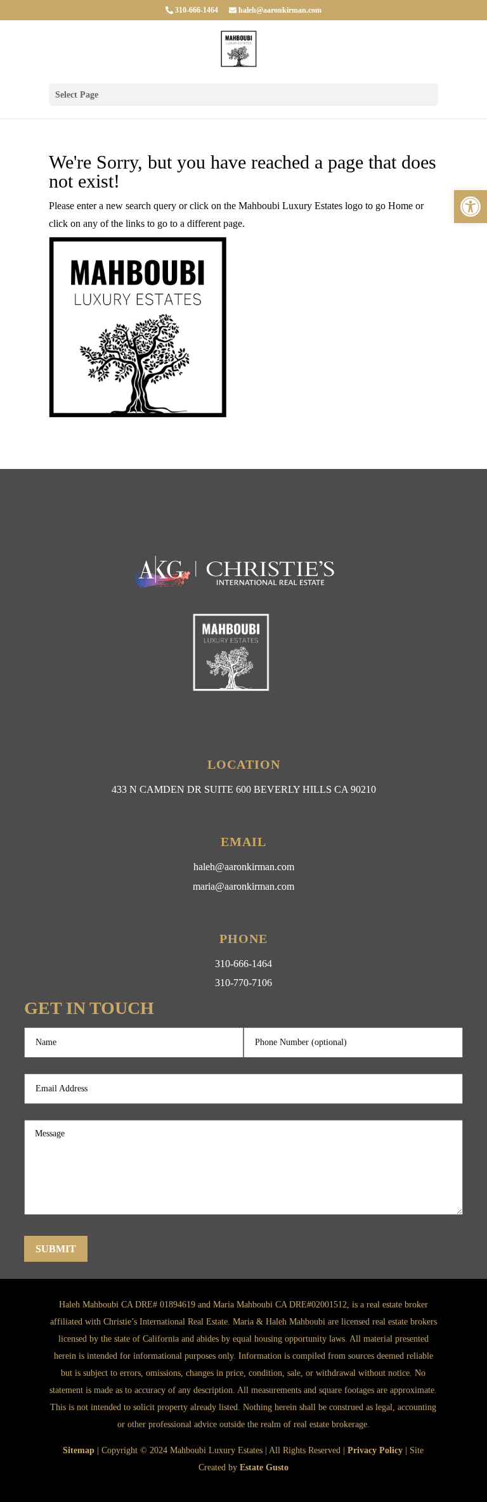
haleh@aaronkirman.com (279, 10)
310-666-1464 (195, 10)
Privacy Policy (375, 1450)
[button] (470, 206)
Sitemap (78, 1450)
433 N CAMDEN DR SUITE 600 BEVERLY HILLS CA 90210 (244, 789)
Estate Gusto (264, 1467)
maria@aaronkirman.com (243, 886)
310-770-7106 (243, 982)
